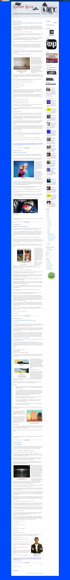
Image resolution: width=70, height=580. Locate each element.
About (17, 18)
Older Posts (41, 565)
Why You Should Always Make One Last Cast (53, 180)
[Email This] (24, 147)
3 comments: (21, 562)
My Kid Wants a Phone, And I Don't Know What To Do (53, 131)
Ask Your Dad (49, 263)
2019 (48, 214)
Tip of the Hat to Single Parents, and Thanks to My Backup (53, 169)
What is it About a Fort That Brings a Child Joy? (53, 138)
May (48, 229)
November (49, 222)
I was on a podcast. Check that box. (53, 108)
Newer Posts (15, 565)
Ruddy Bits (23, 6)
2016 (48, 217)
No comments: (22, 315)
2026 (48, 210)
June (48, 228)
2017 (48, 216)
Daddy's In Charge (49, 264)
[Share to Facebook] (27, 147)
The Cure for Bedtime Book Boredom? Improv (24, 320)
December (49, 221)
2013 (48, 243)
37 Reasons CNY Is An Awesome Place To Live (53, 116)
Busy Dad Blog (49, 269)
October (49, 223)
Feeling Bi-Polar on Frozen (19, 152)
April (48, 230)
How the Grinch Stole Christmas (25, 336)
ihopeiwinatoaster (49, 262)
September (49, 224)
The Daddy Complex (50, 268)
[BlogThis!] (25, 147)
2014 (48, 220)
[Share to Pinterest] (28, 147)
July (48, 227)
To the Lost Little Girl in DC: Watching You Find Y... (51, 234)
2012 (48, 244)
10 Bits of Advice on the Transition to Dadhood (53, 154)
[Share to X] (26, 147)
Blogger (42, 573)
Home (13, 18)
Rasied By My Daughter (50, 265)
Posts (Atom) (19, 566)
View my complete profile (49, 96)
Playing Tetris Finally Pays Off (20, 226)
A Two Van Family (17, 444)
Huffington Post (49, 248)
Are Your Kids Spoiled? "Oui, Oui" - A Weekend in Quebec (54, 146)
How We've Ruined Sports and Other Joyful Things (53, 161)
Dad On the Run (49, 266)
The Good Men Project (50, 249)
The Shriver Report (49, 250)
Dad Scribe (48, 261)
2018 (48, 215)
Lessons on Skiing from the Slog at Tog (54, 123)
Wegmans (14, 234)
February (49, 233)
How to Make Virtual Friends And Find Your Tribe (54, 101)
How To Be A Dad (49, 267)
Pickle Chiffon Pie (16, 335)
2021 (48, 211)
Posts (48, 254)
